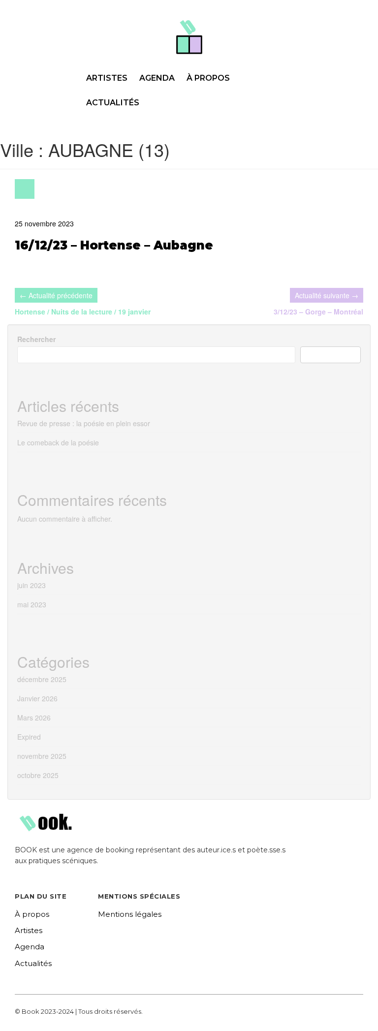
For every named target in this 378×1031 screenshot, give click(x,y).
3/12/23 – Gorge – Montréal (318, 311)
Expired (29, 737)
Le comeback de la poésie (58, 442)
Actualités (112, 102)
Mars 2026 (34, 717)
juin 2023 (31, 585)
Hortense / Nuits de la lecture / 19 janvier (83, 311)
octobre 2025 (38, 775)
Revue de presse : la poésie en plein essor (83, 423)
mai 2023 (31, 604)
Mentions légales (129, 914)
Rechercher (36, 339)
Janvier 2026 (37, 698)
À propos (208, 78)
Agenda (157, 78)
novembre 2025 (41, 756)
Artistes (106, 78)
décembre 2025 (41, 679)
